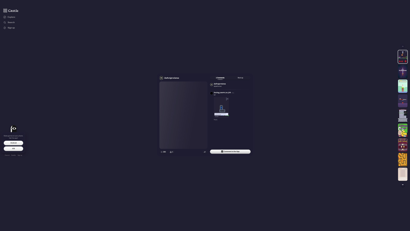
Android (13, 143)
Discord (7, 155)
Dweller (13, 155)
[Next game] (402, 184)
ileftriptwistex (171, 78)
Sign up (20, 155)
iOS (13, 148)
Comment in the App (231, 151)
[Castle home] (11, 10)
